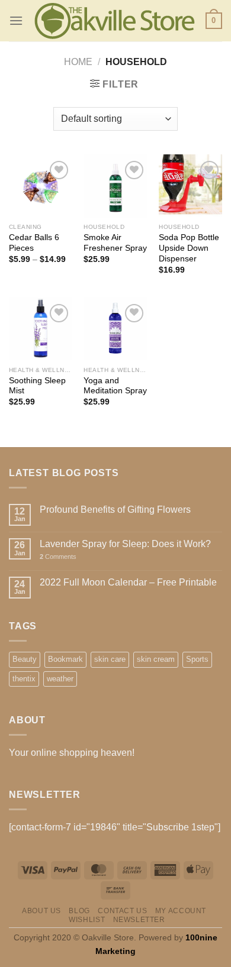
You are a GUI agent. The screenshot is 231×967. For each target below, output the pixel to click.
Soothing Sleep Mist (37, 386)
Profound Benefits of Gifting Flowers (115, 509)
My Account (180, 911)
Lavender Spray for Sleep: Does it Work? (125, 544)
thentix (24, 678)
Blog (79, 911)
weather (60, 678)
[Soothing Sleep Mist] (40, 328)
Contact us (122, 911)
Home (78, 62)
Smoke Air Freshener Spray (115, 243)
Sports (197, 659)
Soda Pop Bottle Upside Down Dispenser (189, 248)
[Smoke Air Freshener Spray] (115, 186)
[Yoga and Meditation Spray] (115, 328)
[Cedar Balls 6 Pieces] (40, 186)
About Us (41, 911)
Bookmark (65, 659)
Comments (58, 556)
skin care (110, 659)
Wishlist (87, 920)
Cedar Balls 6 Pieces (34, 243)
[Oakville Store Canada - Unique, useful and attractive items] (114, 21)
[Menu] (16, 20)
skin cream (156, 659)
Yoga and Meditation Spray (115, 386)
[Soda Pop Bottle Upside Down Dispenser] (190, 186)
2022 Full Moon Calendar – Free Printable (128, 582)
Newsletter (139, 920)
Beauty (24, 659)
